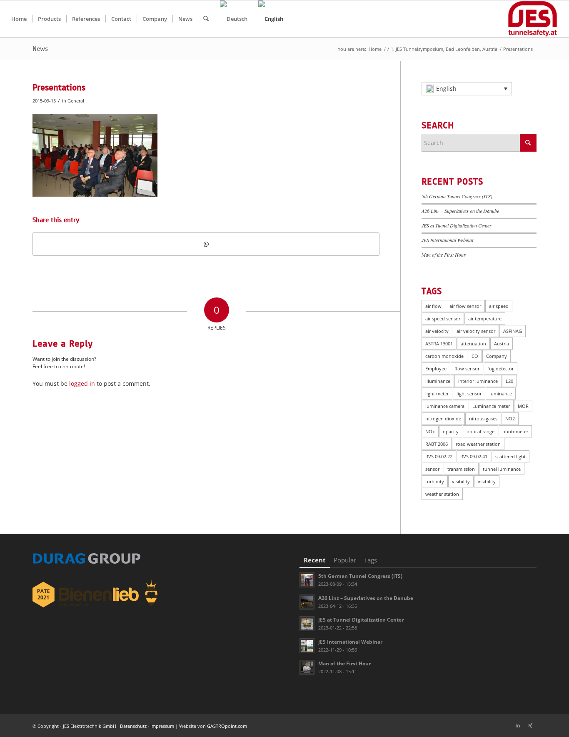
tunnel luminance (502, 469)
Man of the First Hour (444, 254)
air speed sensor (442, 318)
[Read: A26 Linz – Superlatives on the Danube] (306, 602)
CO (475, 356)
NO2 (510, 418)
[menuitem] (19, 18)
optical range (480, 431)
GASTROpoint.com (227, 726)
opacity (451, 431)
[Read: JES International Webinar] (306, 645)
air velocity (437, 331)
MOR (523, 406)
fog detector (500, 368)
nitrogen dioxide (443, 418)
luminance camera (444, 406)
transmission (461, 469)
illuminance (437, 381)
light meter (437, 393)
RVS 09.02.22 (438, 456)
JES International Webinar (448, 240)
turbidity (434, 481)
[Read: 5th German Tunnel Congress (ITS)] (306, 579)
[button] (467, 88)
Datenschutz (133, 726)
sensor (432, 469)
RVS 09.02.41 (473, 456)
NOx (430, 431)
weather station (442, 494)
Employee (436, 368)
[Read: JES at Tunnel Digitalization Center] (306, 623)
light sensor (469, 393)
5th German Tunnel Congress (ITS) (457, 196)
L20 (509, 381)
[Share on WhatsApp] (206, 244)
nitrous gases (483, 418)
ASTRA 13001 (439, 343)
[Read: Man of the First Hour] (306, 667)
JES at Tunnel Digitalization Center (457, 225)
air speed (499, 306)
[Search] (206, 18)
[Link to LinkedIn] (518, 725)
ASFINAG (512, 331)
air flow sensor (465, 306)
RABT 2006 (436, 444)
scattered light (510, 456)
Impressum (162, 726)
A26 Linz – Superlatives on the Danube (460, 210)
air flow (433, 306)
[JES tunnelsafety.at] (532, 18)
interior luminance (478, 381)
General (75, 100)
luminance (500, 393)
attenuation (473, 343)
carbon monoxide (444, 356)
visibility (461, 481)
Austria (501, 343)
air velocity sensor (476, 331)
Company (496, 356)
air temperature (485, 318)
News (40, 49)
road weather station (478, 444)
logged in (82, 383)
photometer (515, 431)
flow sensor (466, 368)
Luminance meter (491, 406)
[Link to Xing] (530, 725)
